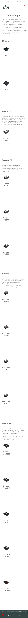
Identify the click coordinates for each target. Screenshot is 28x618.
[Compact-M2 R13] (6, 211)
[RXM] (6, 83)
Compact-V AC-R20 (6, 334)
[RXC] (6, 49)
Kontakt (13, 2)
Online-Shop (19, 2)
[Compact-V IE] (6, 361)
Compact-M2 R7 (6, 185)
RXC (6, 55)
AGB (14, 613)
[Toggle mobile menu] (25, 6)
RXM (6, 90)
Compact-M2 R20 (6, 253)
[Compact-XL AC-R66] (6, 514)
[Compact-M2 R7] (6, 177)
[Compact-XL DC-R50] (6, 548)
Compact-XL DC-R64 (6, 590)
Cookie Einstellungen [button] (21, 613)
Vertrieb (8, 2)
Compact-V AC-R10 (6, 300)
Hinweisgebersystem (8, 613)
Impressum (16, 611)
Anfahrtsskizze (10, 611)
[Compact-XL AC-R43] (6, 480)
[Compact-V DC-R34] (6, 395)
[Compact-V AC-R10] (6, 293)
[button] (2, 615)
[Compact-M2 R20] (6, 246)
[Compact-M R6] (6, 132)
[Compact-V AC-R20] (6, 327)
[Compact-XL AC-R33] (6, 445)
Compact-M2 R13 (6, 219)
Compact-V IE (6, 369)
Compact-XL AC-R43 (6, 487)
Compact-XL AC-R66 (6, 521)
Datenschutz (23, 611)
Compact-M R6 (6, 139)
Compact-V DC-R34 (6, 403)
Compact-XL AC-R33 (6, 453)
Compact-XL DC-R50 (6, 555)
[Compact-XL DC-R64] (6, 582)
